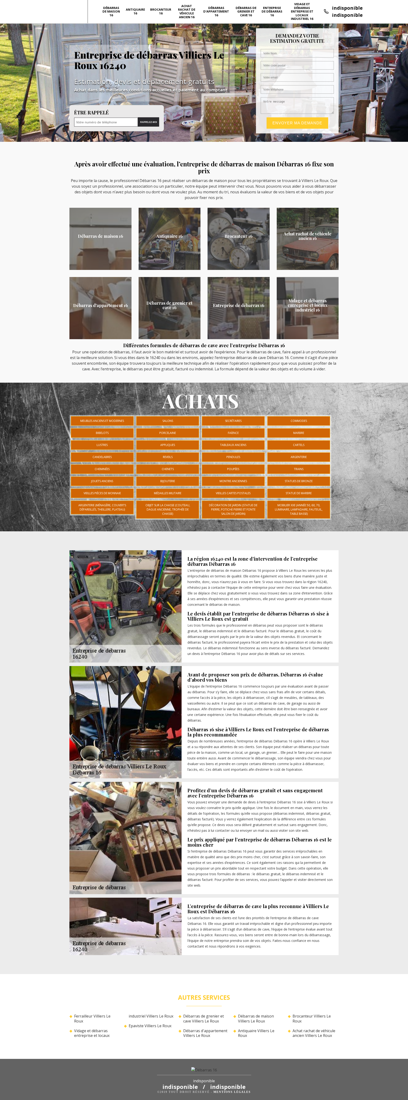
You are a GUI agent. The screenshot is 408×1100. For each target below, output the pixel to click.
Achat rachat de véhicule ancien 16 (186, 11)
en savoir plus (100, 268)
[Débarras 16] (204, 1071)
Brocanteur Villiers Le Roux (312, 1019)
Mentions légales (232, 1092)
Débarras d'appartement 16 (216, 11)
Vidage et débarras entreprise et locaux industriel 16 (302, 11)
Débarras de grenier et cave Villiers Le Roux (203, 1019)
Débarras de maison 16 (111, 11)
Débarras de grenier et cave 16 (246, 11)
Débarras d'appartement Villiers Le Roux (205, 1033)
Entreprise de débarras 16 (272, 11)
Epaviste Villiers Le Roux (150, 1025)
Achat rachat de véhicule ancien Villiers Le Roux (314, 1033)
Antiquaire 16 (135, 11)
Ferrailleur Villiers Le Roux (92, 1019)
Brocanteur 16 (160, 11)
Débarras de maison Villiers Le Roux (256, 1019)
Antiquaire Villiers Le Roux (256, 1033)
